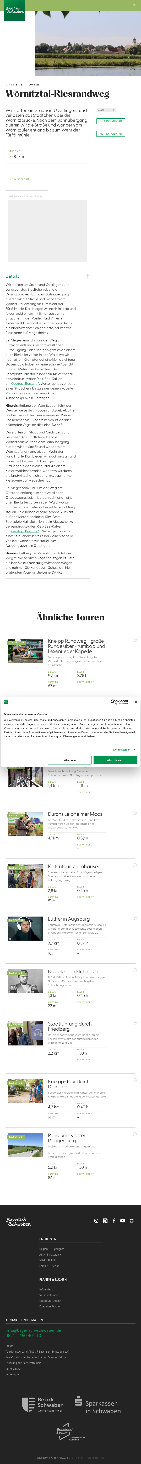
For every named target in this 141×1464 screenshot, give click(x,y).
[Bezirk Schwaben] (42, 1416)
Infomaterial (46, 1289)
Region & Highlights (51, 1249)
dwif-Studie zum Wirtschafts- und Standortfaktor (36, 1357)
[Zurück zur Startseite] (70, 10)
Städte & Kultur (48, 1260)
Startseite (14, 85)
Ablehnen (70, 760)
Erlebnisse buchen (50, 1306)
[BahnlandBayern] (70, 1443)
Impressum (12, 1374)
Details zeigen (121, 749)
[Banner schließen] (136, 702)
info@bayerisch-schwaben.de (33, 1330)
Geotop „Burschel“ (25, 383)
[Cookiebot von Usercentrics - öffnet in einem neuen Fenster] (113, 702)
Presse (9, 1346)
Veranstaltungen (49, 1295)
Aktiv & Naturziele (50, 1254)
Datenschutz (13, 1368)
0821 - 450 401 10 (23, 1335)
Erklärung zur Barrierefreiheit (23, 1363)
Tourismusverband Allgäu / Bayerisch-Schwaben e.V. (37, 1351)
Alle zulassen (115, 760)
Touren (33, 85)
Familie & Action (49, 1266)
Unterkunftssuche (50, 1300)
